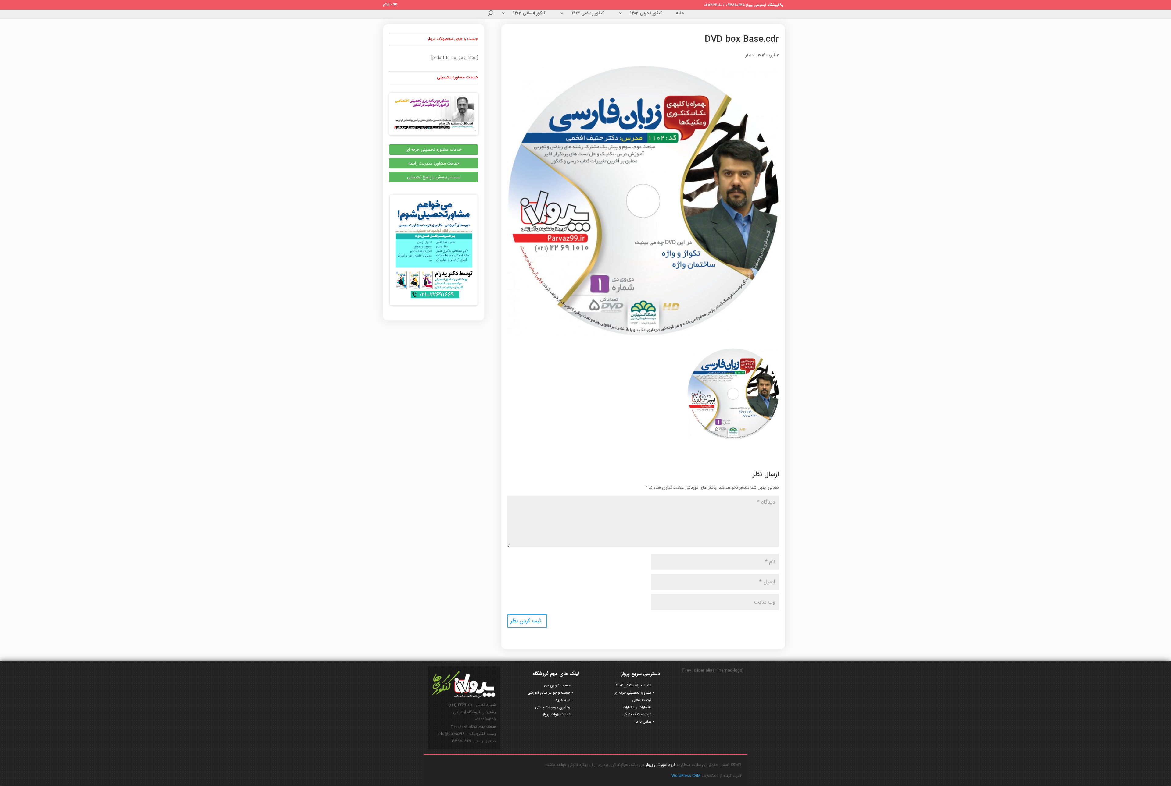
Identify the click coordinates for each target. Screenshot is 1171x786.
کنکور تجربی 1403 (646, 13)
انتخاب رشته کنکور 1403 (633, 685)
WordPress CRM (686, 776)
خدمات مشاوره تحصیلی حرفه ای (434, 149)
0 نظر (749, 55)
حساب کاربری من (557, 685)
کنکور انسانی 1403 (529, 13)
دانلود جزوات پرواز (556, 714)
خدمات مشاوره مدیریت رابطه (433, 163)
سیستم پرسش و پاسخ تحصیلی (433, 177)
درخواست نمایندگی (636, 714)
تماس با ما (643, 721)
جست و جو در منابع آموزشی (548, 693)
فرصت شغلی (641, 700)
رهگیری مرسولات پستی (552, 707)
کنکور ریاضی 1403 (587, 13)
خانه (680, 13)
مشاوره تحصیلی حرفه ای (632, 693)
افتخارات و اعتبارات (637, 707)
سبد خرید (562, 700)
